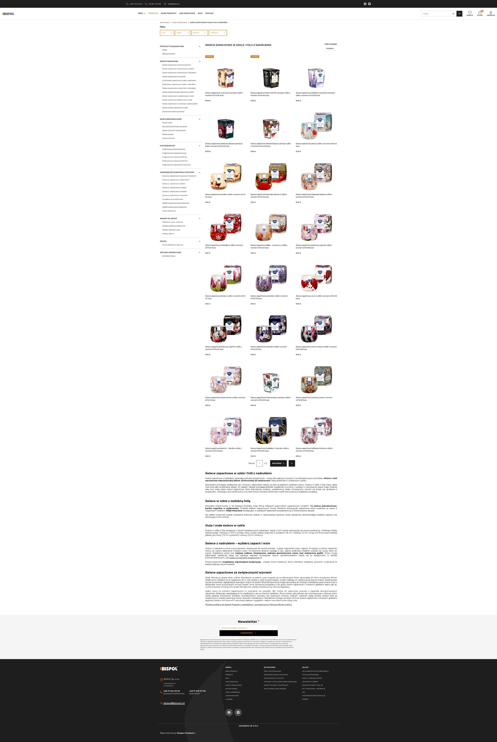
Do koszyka (226, 71)
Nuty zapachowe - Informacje (313, 689)
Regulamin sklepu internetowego (315, 671)
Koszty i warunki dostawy (312, 678)
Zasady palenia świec (233, 685)
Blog (227, 678)
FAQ (303, 692)
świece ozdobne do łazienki (219, 604)
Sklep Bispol (164, 22)
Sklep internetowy (176, 733)
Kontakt (305, 699)
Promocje (229, 675)
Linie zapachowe (231, 682)
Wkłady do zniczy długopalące (276, 685)
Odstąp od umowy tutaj (311, 685)
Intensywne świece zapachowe (276, 675)
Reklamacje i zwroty (310, 682)
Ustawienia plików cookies (312, 696)
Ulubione (229, 699)
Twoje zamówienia (232, 692)
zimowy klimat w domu (281, 604)
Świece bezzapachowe (272, 671)
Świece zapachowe (180, 22)
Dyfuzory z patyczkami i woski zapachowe (280, 682)
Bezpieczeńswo (231, 689)
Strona (251, 463)
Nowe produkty (231, 671)
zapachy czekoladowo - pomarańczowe (251, 604)
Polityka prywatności (310, 675)
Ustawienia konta (232, 696)
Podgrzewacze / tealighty (274, 678)
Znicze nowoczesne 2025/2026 (275, 689)
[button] (459, 14)
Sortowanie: (331, 44)
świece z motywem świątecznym (245, 558)
